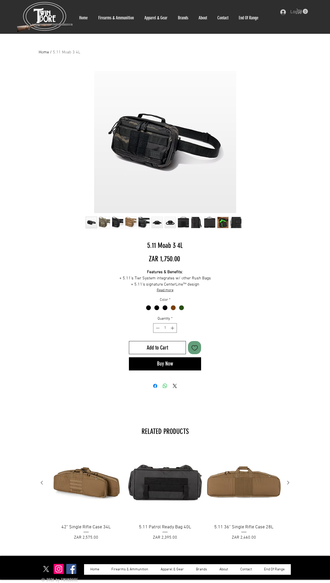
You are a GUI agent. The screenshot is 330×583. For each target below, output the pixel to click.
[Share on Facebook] (155, 386)
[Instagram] (59, 569)
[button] (116, 18)
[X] (46, 569)
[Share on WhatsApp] (165, 386)
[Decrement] (157, 328)
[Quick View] (86, 483)
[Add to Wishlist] (194, 347)
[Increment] (173, 328)
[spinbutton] (165, 328)
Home (44, 52)
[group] (165, 496)
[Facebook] (71, 569)
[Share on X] (175, 386)
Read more (165, 290)
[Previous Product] (42, 483)
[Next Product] (288, 483)
